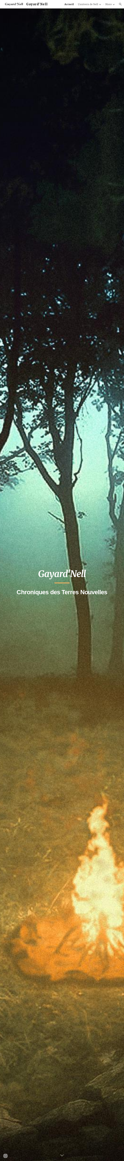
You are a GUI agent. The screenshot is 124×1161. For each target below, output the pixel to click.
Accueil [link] (69, 4)
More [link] (108, 4)
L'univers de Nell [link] (88, 4)
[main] (62, 585)
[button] (120, 4)
